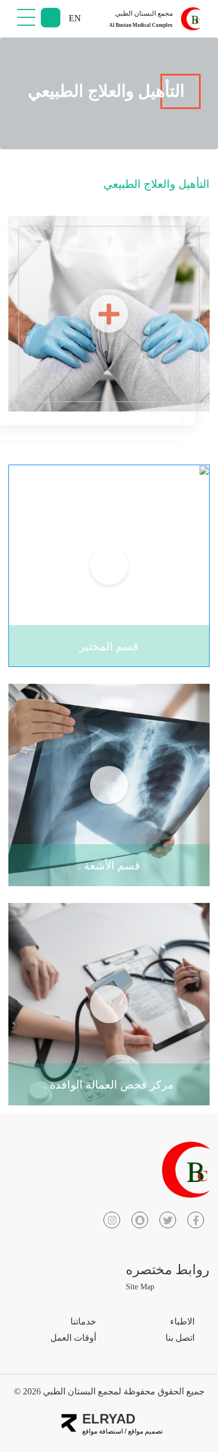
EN (75, 18)
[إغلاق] (26, 17)
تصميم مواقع (144, 1431)
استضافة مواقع (102, 1431)
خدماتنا (83, 1321)
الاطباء (182, 1321)
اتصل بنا (180, 1337)
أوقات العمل (73, 1337)
